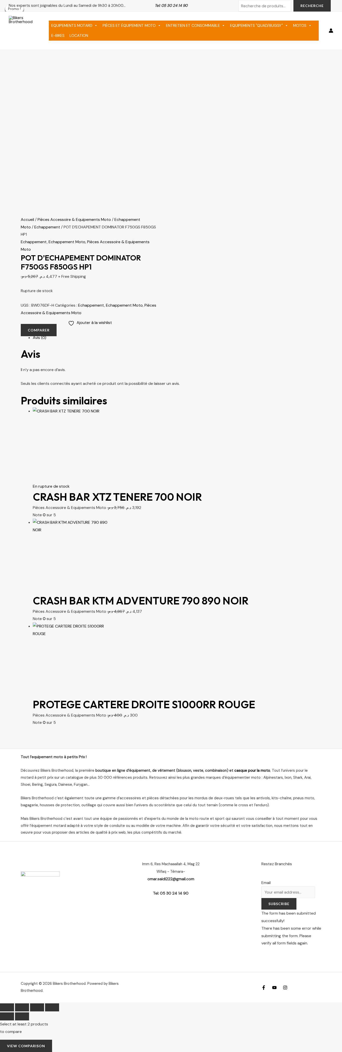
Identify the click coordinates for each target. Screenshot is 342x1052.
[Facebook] (263, 987)
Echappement (47, 227)
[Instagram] (285, 987)
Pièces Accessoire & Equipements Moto (74, 219)
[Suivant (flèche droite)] (22, 1016)
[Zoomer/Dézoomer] (7, 1007)
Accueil (27, 219)
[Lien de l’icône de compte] (331, 30)
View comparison (26, 1046)
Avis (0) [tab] (39, 337)
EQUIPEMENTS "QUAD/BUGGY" (256, 25)
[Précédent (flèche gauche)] (7, 1016)
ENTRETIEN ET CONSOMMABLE (193, 25)
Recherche (312, 6)
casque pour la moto (252, 770)
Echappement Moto (67, 241)
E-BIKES (58, 35)
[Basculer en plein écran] (22, 1007)
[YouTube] (274, 987)
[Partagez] (37, 1007)
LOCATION (79, 35)
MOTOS (299, 25)
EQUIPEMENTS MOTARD (71, 25)
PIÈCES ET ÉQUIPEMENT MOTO (129, 25)
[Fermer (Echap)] (52, 1007)
